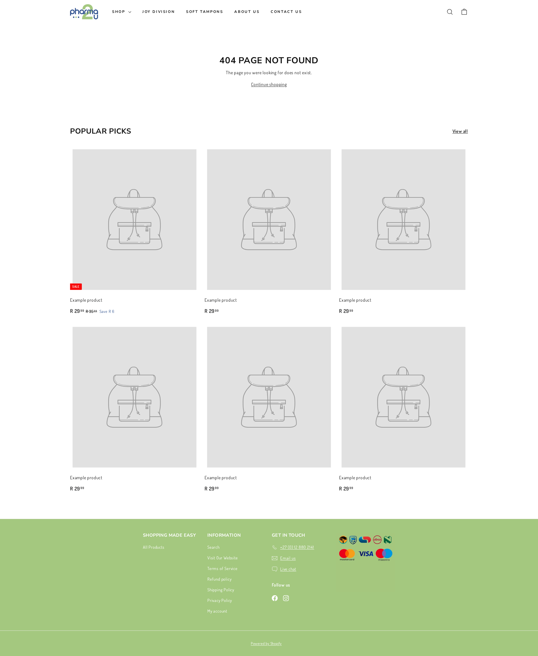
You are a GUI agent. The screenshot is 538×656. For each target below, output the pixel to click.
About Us (246, 11)
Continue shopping (269, 84)
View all (460, 131)
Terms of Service (222, 568)
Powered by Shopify (266, 643)
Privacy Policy (219, 600)
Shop (119, 11)
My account (217, 611)
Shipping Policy (220, 589)
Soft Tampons (204, 11)
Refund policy (219, 579)
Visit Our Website (222, 557)
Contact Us (286, 11)
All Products (153, 547)
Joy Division (158, 11)
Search (213, 547)
